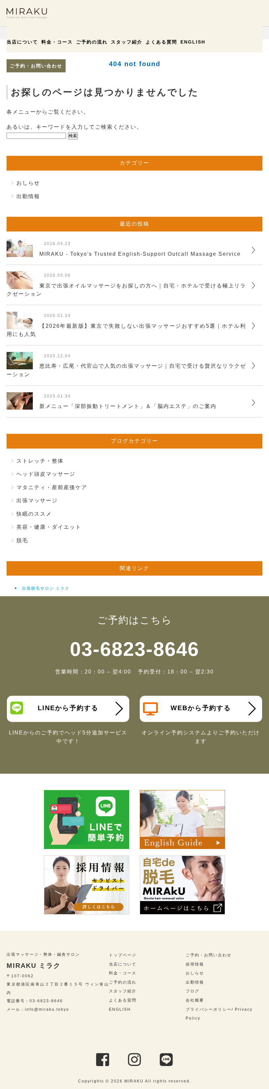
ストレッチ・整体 (40, 461)
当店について (22, 42)
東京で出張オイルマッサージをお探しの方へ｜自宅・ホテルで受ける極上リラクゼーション (126, 290)
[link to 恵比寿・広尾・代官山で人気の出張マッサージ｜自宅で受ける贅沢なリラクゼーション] (20, 365)
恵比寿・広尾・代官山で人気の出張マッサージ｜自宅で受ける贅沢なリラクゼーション (126, 370)
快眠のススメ (34, 514)
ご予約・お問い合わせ (36, 65)
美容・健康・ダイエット (48, 527)
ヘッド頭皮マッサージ (45, 474)
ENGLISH (192, 42)
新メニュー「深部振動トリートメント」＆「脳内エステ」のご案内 (128, 406)
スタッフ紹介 (126, 42)
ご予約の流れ (92, 42)
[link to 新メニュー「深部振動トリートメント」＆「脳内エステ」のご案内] (20, 405)
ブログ (192, 991)
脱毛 (22, 540)
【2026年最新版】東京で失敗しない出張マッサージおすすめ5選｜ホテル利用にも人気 (126, 330)
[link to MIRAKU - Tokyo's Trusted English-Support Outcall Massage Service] (20, 253)
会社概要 (195, 1000)
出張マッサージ (37, 500)
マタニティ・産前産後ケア (51, 487)
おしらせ (28, 183)
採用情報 (195, 964)
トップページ (122, 955)
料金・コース (57, 42)
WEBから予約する (201, 707)
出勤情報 (28, 196)
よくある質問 (161, 42)
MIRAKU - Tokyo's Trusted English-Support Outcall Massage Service (140, 254)
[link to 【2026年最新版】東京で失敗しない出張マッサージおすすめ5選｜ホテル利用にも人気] (20, 325)
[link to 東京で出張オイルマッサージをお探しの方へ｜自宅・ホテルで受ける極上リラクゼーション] (20, 284)
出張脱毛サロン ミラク (46, 588)
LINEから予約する (68, 707)
